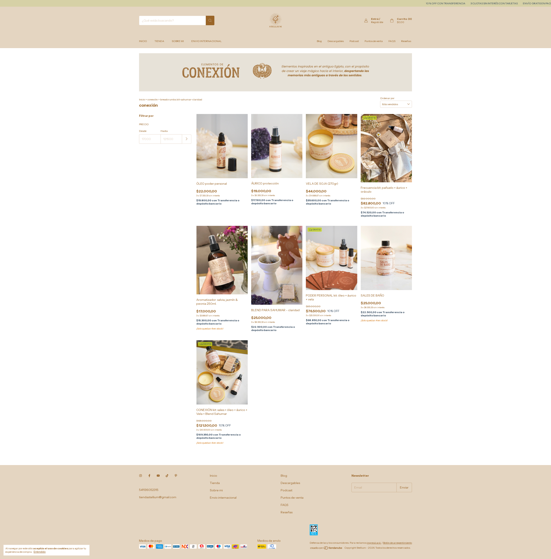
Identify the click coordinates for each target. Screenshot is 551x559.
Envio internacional (206, 41)
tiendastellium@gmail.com (157, 497)
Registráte (377, 22)
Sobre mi (178, 41)
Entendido (40, 551)
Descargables (336, 41)
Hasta (164, 131)
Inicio (143, 41)
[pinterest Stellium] (175, 476)
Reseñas (406, 41)
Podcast (354, 41)
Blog (319, 41)
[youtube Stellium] (158, 476)
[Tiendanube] (326, 548)
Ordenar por (387, 98)
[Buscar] (210, 20)
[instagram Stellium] (140, 476)
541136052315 (148, 490)
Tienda (159, 41)
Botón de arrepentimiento (397, 542)
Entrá (375, 18)
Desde (142, 131)
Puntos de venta (374, 41)
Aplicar (186, 139)
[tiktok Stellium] (167, 476)
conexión (152, 99)
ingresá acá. (374, 542)
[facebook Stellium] (149, 476)
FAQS (391, 41)
